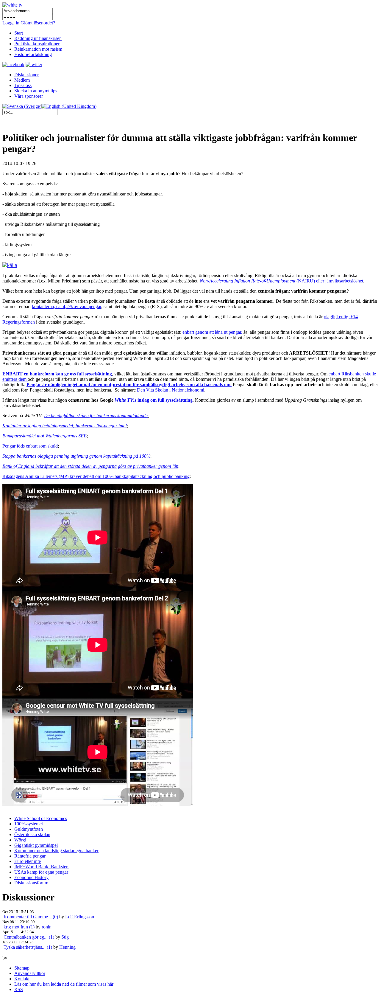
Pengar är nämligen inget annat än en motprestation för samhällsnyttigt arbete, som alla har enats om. (129, 384)
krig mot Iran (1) (19, 926)
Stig (65, 936)
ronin (46, 926)
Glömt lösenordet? (38, 22)
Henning (67, 947)
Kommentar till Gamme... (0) (31, 916)
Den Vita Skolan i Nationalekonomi (170, 389)
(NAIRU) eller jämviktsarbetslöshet (281, 280)
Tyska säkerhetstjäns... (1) (28, 947)
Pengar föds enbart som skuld (30, 445)
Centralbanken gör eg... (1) (29, 936)
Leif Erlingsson (79, 916)
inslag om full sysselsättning (154, 400)
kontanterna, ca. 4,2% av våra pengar (66, 306)
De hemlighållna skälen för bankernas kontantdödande (96, 415)
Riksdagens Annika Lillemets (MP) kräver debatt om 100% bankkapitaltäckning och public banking (96, 476)
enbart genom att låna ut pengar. (212, 332)
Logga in (10, 22)
